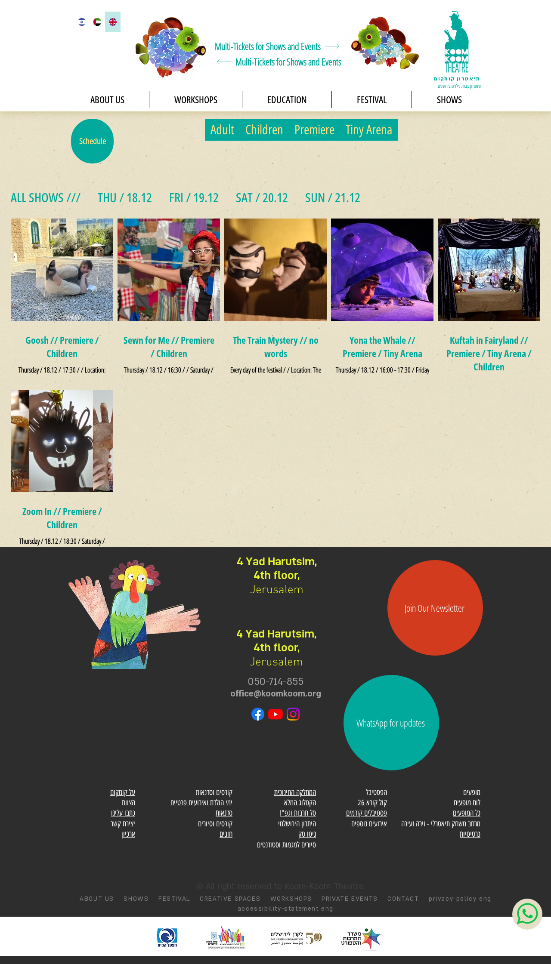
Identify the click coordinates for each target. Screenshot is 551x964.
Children (264, 130)
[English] (113, 22)
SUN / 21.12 (332, 197)
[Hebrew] (81, 22)
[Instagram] (293, 714)
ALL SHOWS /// (45, 197)
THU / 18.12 (125, 197)
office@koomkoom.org (275, 693)
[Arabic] (97, 22)
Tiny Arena (369, 130)
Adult (222, 130)
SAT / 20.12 (262, 197)
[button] (449, 99)
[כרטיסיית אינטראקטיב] (171, 44)
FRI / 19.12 (194, 197)
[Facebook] (257, 714)
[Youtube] (275, 714)
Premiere (314, 130)
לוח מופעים (467, 802)
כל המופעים (466, 813)
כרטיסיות (470, 834)
